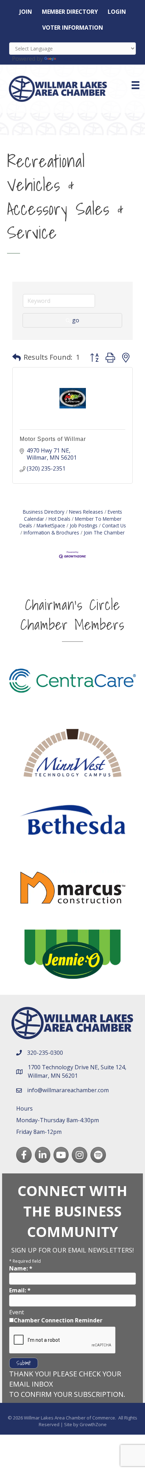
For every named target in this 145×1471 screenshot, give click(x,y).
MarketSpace (51, 525)
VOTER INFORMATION (72, 27)
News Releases (86, 511)
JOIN (25, 12)
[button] (16, 357)
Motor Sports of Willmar (53, 439)
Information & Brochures (51, 532)
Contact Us (114, 525)
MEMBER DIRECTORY (70, 12)
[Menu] (135, 85)
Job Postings (83, 525)
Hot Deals (59, 518)
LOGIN (117, 12)
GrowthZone (93, 1424)
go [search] (75, 320)
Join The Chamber (104, 532)
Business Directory (43, 511)
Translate (70, 58)
